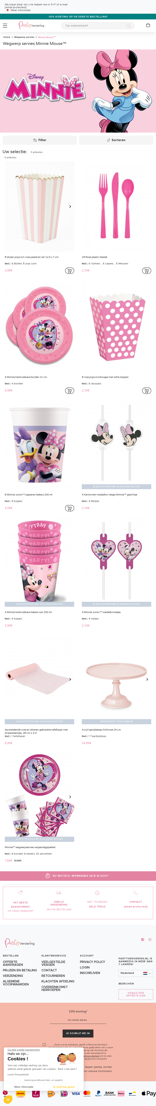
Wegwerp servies (24, 37)
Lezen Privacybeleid (18, 1074)
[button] (136, 973)
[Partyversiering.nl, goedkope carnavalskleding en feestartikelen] (31, 23)
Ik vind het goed (63, 1086)
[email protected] (15, 7)
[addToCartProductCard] (69, 270)
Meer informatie (21, 10)
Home (7, 37)
